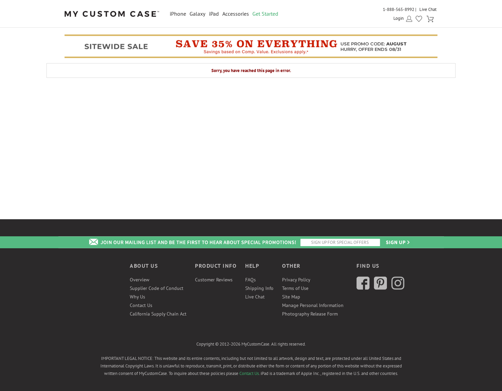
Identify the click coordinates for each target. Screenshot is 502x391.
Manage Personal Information (313, 305)
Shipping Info (259, 288)
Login (398, 18)
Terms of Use (295, 288)
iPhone (178, 13)
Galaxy (197, 13)
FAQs (250, 280)
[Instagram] (397, 288)
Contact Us (141, 305)
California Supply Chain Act (158, 314)
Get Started (265, 13)
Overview (139, 280)
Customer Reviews (214, 280)
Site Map (291, 297)
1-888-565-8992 (398, 9)
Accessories (235, 13)
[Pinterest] (380, 288)
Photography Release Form (310, 314)
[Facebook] (363, 288)
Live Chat (427, 9)
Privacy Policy (296, 280)
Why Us (137, 297)
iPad (214, 13)
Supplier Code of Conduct (156, 288)
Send (397, 242)
